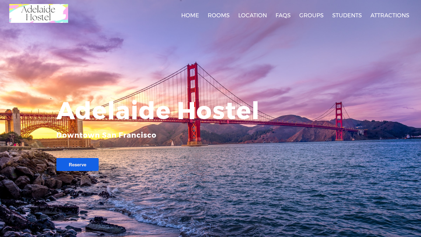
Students (347, 15)
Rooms (219, 15)
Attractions (389, 15)
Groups (311, 15)
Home (190, 15)
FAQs (283, 15)
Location (252, 15)
